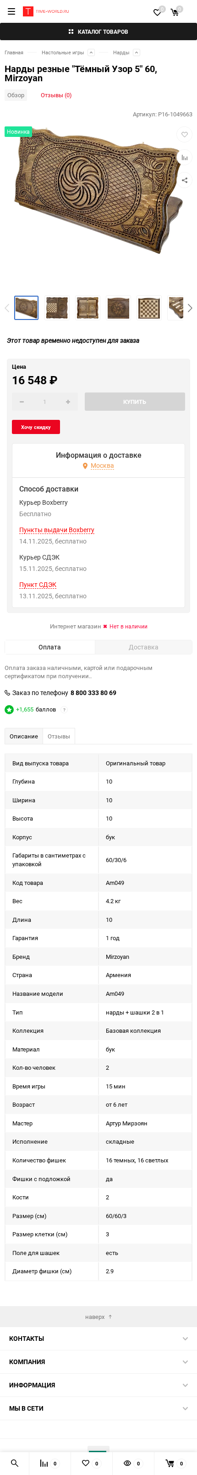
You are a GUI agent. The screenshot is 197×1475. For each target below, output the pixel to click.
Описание (24, 736)
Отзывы (59, 736)
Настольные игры (63, 52)
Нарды (121, 52)
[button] (190, 308)
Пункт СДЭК (37, 584)
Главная (14, 52)
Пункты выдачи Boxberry (56, 530)
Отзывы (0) (56, 95)
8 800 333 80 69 (93, 693)
